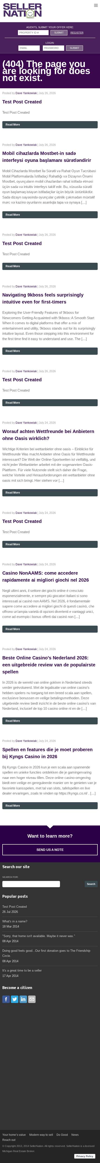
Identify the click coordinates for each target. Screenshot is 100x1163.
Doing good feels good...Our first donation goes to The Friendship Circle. (46, 953)
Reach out (8, 1140)
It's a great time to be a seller (22, 970)
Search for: (10, 877)
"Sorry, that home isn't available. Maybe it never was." (38, 936)
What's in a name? (14, 921)
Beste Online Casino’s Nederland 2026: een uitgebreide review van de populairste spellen (48, 664)
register (76, 32)
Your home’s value (14, 1134)
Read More (13, 124)
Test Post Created (22, 101)
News (75, 1134)
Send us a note (50, 850)
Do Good (62, 1134)
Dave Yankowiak (26, 93)
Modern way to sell (41, 1134)
